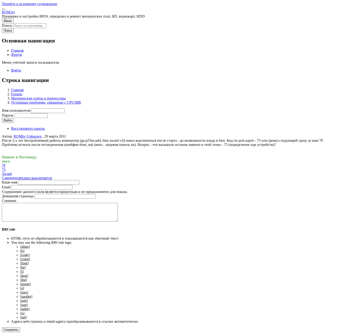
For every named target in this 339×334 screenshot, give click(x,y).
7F (4, 165)
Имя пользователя (16, 110)
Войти (16, 70)
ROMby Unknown (28, 136)
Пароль (7, 115)
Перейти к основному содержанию (29, 4)
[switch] (4, 9)
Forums (16, 94)
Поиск (7, 25)
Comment (9, 201)
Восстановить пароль (28, 128)
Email (6, 187)
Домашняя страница (18, 196)
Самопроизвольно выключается (27, 178)
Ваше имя (9, 182)
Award (7, 174)
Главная (17, 90)
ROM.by (8, 12)
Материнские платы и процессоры (38, 98)
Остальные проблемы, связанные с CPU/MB (46, 102)
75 (4, 170)
